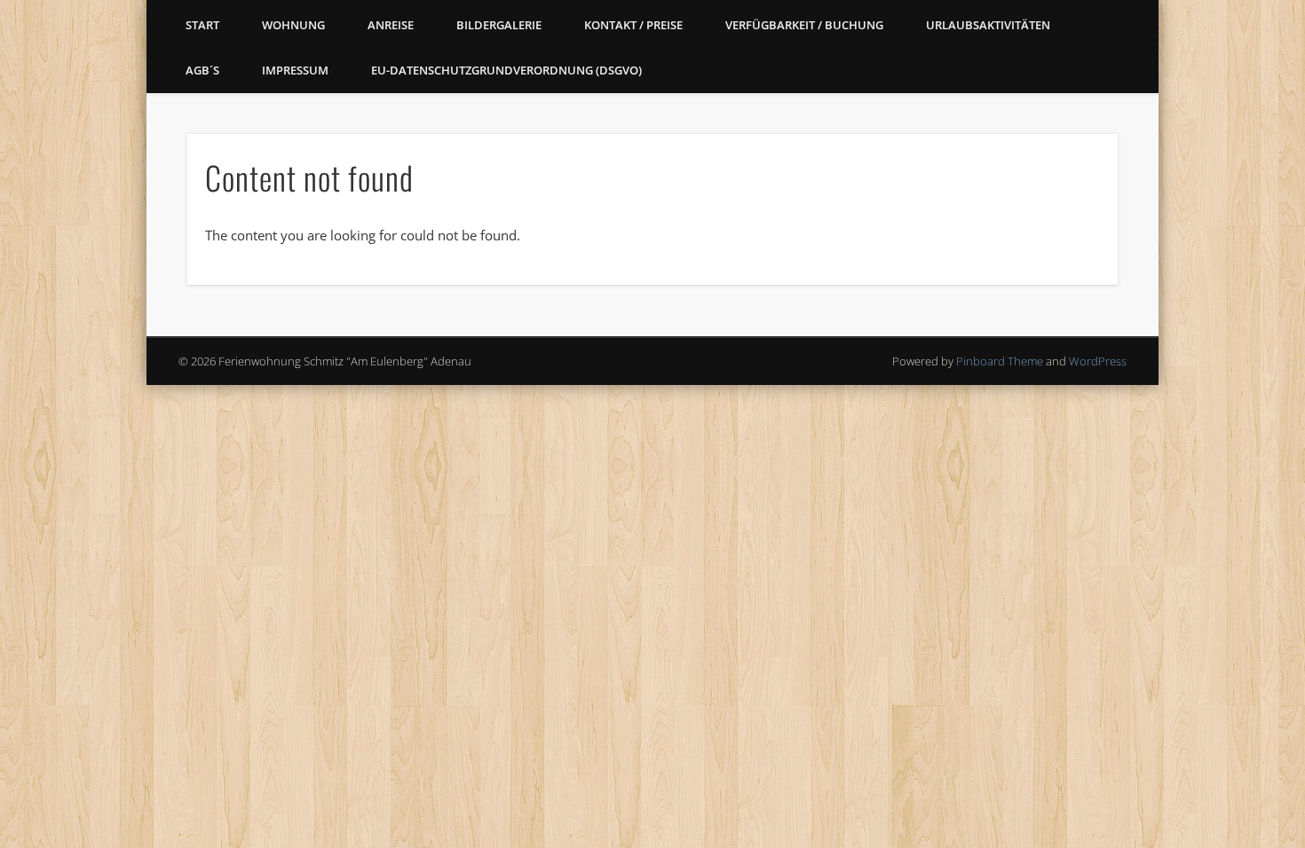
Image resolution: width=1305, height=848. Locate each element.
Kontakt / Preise (633, 25)
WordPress (1098, 361)
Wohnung (293, 25)
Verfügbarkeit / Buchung (804, 25)
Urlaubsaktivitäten (988, 25)
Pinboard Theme (999, 361)
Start (202, 25)
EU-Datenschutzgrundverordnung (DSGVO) (506, 70)
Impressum (295, 70)
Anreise (391, 25)
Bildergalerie (499, 25)
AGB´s (202, 70)
